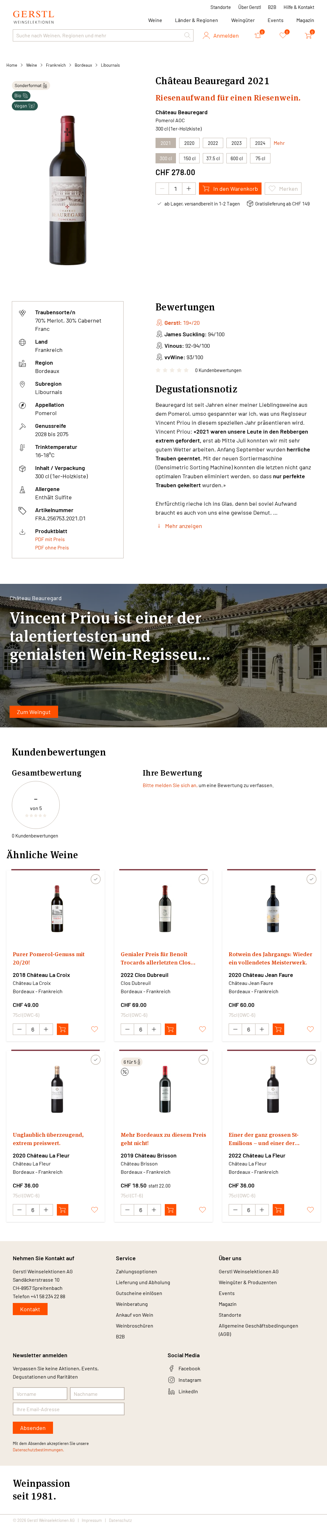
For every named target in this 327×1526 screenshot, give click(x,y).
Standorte (220, 7)
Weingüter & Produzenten (248, 1282)
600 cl (237, 158)
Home (11, 65)
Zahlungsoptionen (136, 1271)
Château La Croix (32, 983)
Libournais (110, 65)
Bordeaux (83, 65)
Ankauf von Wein (134, 1315)
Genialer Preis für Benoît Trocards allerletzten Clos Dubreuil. (156, 958)
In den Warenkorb (235, 188)
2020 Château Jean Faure (261, 974)
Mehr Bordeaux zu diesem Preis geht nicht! (163, 1139)
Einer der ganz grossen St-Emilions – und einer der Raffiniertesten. (264, 1139)
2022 (213, 143)
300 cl (166, 158)
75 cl (260, 158)
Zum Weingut (34, 711)
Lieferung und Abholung (143, 1282)
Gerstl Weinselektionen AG (249, 1271)
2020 (189, 143)
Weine (31, 65)
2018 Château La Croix (41, 974)
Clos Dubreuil (136, 983)
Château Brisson (139, 1163)
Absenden (33, 1427)
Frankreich (56, 65)
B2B (272, 7)
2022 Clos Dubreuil (144, 974)
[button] (187, 35)
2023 (237, 143)
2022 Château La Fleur (257, 1155)
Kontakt (30, 1309)
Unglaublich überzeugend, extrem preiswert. (48, 1139)
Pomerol (46, 412)
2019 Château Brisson (149, 1155)
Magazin (305, 20)
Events (276, 20)
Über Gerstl (249, 7)
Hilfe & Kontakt (299, 7)
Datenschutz (120, 1520)
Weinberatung (132, 1304)
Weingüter (243, 20)
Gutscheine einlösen (139, 1293)
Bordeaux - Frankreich (38, 991)
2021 (166, 143)
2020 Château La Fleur (41, 1155)
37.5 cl (213, 158)
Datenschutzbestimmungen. (38, 1449)
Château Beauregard (182, 111)
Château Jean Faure (251, 983)
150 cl (189, 158)
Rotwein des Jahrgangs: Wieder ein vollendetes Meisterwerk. (270, 958)
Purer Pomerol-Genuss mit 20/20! (49, 958)
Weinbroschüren (134, 1325)
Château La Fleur (32, 1163)
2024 (260, 143)
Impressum (92, 1520)
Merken (288, 188)
